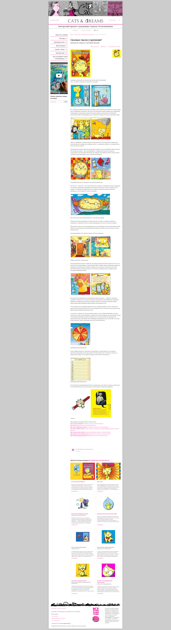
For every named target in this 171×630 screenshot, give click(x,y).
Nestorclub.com (68, 623)
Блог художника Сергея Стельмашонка (60, 57)
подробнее (74, 491)
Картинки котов (60, 42)
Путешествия (61, 53)
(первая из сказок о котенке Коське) (86, 423)
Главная (72, 34)
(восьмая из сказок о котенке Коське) (89, 435)
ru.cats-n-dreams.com (55, 620)
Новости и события (62, 35)
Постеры (63, 38)
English (96, 30)
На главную (75, 30)
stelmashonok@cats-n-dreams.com (58, 618)
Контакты (64, 608)
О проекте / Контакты (86, 30)
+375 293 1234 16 (54, 616)
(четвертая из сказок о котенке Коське (89, 427)
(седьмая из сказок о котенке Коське (90, 434)
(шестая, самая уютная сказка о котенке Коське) (90, 432)
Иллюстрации (61, 46)
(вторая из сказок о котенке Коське (82, 425)
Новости (59, 608)
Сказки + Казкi (61, 49)
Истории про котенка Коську (87, 34)
